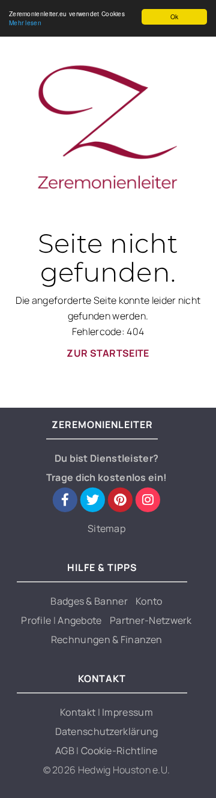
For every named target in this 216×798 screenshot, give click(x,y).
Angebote (79, 620)
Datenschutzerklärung (106, 731)
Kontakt (78, 712)
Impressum (127, 712)
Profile (37, 620)
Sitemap (106, 528)
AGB (65, 750)
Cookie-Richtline (119, 750)
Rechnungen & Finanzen (106, 639)
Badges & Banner (89, 601)
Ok (174, 16)
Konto (149, 601)
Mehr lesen (25, 22)
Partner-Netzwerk (151, 620)
